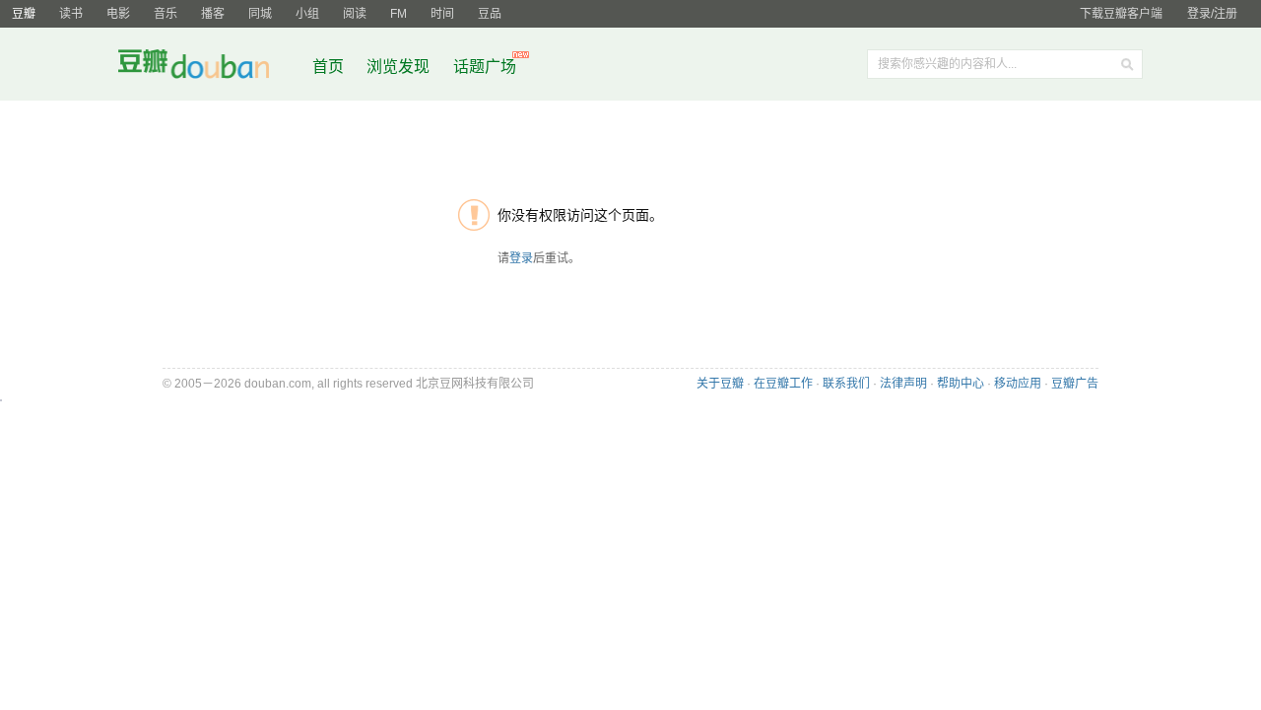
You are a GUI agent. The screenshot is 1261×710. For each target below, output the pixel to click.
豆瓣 (23, 14)
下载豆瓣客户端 (1121, 14)
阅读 (354, 14)
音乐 (165, 14)
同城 (260, 14)
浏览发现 (399, 66)
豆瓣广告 (1074, 383)
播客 (213, 14)
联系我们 (846, 383)
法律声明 (903, 383)
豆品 (489, 14)
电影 (118, 14)
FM (398, 14)
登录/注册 (1212, 14)
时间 (442, 14)
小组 (307, 14)
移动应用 (1017, 383)
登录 (521, 258)
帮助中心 (960, 383)
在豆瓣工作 (783, 383)
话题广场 (484, 66)
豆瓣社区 (208, 67)
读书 (71, 14)
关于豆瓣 (720, 383)
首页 (328, 66)
